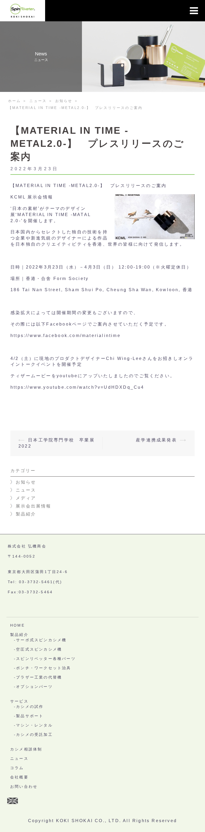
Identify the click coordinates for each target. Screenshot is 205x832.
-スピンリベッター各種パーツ (45, 658)
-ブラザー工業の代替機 (38, 677)
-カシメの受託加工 (33, 734)
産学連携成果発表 (156, 440)
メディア (26, 498)
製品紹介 (26, 514)
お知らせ (26, 482)
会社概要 (19, 777)
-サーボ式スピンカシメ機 (40, 640)
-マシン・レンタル (33, 725)
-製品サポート (29, 716)
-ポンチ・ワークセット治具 (42, 668)
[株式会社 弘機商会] (22, 10)
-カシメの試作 (29, 706)
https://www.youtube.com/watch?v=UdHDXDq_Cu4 (77, 387)
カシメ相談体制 (26, 749)
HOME (17, 625)
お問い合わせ (24, 786)
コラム (17, 768)
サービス (19, 701)
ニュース (26, 490)
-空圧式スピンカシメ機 (38, 649)
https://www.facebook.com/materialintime (65, 335)
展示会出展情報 (33, 506)
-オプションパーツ (33, 686)
